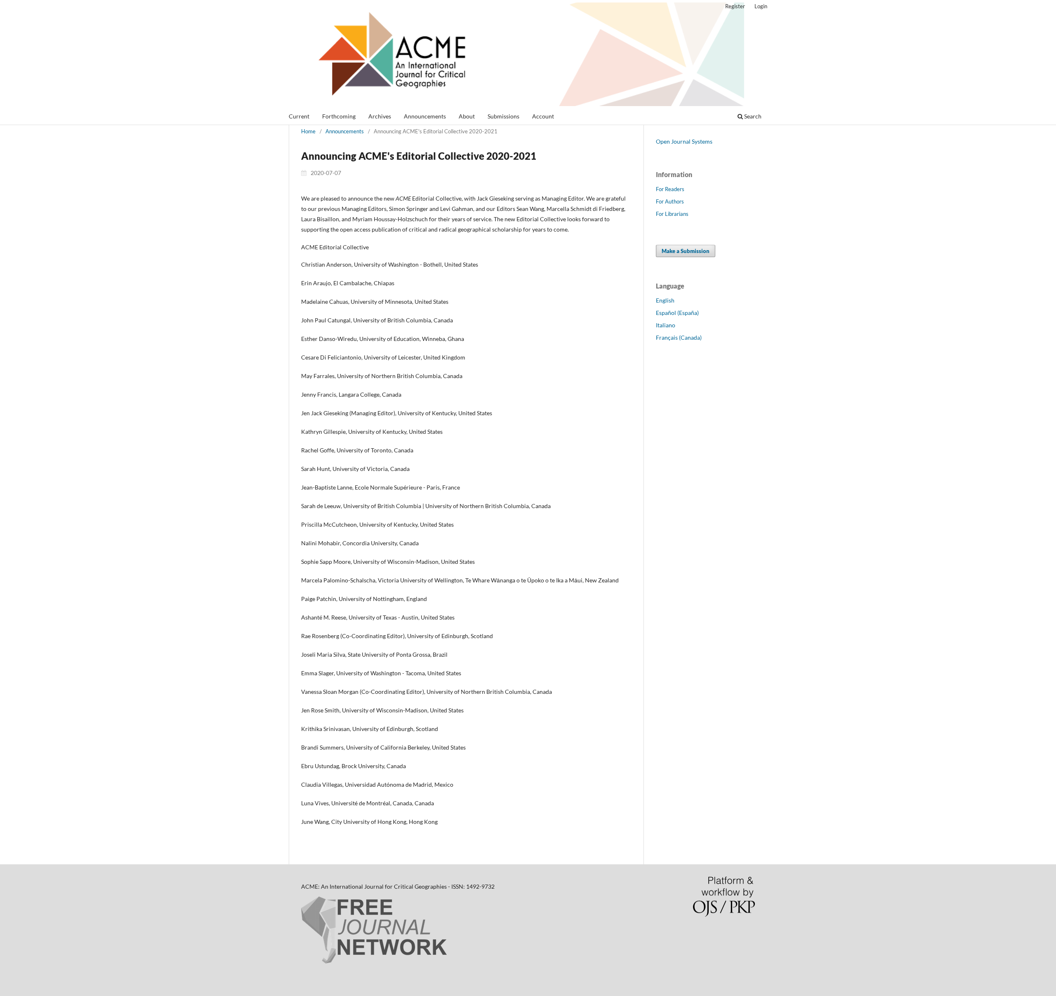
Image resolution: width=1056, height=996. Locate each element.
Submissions (503, 116)
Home (308, 131)
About (467, 116)
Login (760, 6)
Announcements (425, 116)
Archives (379, 116)
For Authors (670, 201)
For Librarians (672, 214)
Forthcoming (339, 116)
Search (752, 116)
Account (543, 116)
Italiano (665, 325)
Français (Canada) (679, 337)
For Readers (670, 189)
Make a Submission (686, 251)
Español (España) (677, 312)
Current (299, 116)
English (665, 300)
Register (735, 6)
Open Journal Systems (684, 141)
